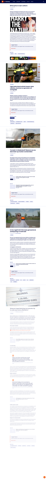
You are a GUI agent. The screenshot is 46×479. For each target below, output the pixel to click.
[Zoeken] (43, 1)
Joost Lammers (18, 233)
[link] (13, 48)
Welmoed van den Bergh (19, 311)
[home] (6, 1)
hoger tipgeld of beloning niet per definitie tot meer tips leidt (20, 330)
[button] (12, 9)
